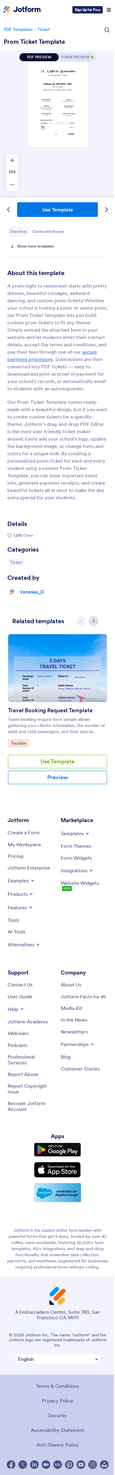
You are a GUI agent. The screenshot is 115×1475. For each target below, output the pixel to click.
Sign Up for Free (87, 9)
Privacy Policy (57, 1401)
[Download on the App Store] (57, 1170)
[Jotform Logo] (22, 9)
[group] (57, 714)
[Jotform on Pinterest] (69, 1464)
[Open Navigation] (109, 10)
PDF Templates (18, 29)
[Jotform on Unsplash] (104, 1464)
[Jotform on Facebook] (11, 1464)
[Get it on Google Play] (57, 1150)
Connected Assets (48, 231)
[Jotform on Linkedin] (34, 1464)
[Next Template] (106, 209)
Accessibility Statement (57, 1430)
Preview (57, 777)
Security (57, 1415)
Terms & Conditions (57, 1386)
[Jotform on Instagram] (92, 1464)
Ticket (43, 29)
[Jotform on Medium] (46, 1464)
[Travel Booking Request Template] (57, 668)
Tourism (20, 743)
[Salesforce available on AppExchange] (57, 1192)
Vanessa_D (32, 592)
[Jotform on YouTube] (81, 1464)
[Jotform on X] (22, 1464)
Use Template (57, 210)
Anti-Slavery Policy (57, 1445)
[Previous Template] (8, 209)
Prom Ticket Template (34, 41)
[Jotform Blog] (57, 1464)
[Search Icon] (107, 30)
